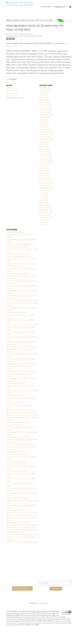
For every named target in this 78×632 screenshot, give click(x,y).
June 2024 (44, 144)
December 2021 (46, 210)
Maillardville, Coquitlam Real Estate (21, 410)
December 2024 (46, 132)
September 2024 (47, 139)
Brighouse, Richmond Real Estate (19, 244)
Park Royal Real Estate (15, 452)
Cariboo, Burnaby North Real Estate (20, 264)
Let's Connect (22, 588)
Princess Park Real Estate (16, 461)
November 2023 (46, 161)
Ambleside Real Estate (15, 232)
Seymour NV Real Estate (16, 471)
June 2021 (44, 225)
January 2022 (45, 208)
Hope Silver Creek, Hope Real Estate (21, 371)
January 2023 (45, 181)
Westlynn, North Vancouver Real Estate (22, 525)
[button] (45, 7)
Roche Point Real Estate (15, 464)
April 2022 (44, 200)
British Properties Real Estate (17, 247)
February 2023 (46, 178)
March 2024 (45, 151)
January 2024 (45, 156)
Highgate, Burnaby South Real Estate (21, 364)
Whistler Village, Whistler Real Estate (21, 530)
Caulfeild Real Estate (14, 266)
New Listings (11, 90)
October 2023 (45, 164)
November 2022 (46, 183)
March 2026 (45, 103)
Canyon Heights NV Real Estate (19, 257)
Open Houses (11, 93)
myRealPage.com (43, 603)
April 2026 (44, 100)
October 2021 (45, 215)
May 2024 (44, 146)
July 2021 (43, 222)
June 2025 (44, 122)
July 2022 (44, 193)
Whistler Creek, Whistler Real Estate (21, 527)
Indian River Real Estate (15, 383)
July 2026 (44, 93)
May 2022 (44, 198)
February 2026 (46, 105)
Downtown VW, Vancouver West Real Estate (27, 36)
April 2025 (44, 127)
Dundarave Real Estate (15, 313)
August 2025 (45, 117)
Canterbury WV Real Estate (17, 254)
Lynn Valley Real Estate (15, 396)
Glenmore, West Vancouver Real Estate (22, 347)
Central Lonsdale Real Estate (18, 274)
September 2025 (47, 115)
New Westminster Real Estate (18, 422)
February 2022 (46, 205)
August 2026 (45, 90)
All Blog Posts (11, 88)
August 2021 (45, 220)
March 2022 (45, 203)
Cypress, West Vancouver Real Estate (21, 300)
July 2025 (44, 120)
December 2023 (46, 159)
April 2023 (44, 173)
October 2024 (45, 137)
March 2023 (45, 176)
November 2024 (46, 134)
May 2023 (44, 171)
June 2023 (44, 168)
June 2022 (44, 195)
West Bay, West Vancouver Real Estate (22, 513)
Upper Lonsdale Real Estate (17, 498)
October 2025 (45, 112)
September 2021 (46, 217)
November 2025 (46, 110)
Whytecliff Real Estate (15, 532)
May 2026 (44, 98)
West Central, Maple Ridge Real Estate (22, 515)
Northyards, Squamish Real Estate (20, 444)
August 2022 (45, 190)
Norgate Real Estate (14, 425)
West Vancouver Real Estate (17, 522)
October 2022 (45, 186)
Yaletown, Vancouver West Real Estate (22, 542)
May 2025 (44, 125)
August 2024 (45, 142)
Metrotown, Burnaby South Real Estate (22, 415)
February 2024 (46, 154)
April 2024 (44, 149)
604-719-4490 (47, 7)
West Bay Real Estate (14, 510)
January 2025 (45, 129)
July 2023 (44, 166)
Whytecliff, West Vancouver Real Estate (22, 535)
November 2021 (46, 212)
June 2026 (44, 95)
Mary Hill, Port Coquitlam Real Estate (21, 413)
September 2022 (47, 188)
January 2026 (45, 107)
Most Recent (44, 88)
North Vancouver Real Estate (18, 437)
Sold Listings (11, 95)
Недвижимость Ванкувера (15, 98)
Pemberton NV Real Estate (17, 454)
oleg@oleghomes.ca (60, 7)
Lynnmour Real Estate (15, 403)
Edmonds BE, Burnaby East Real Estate (22, 325)
